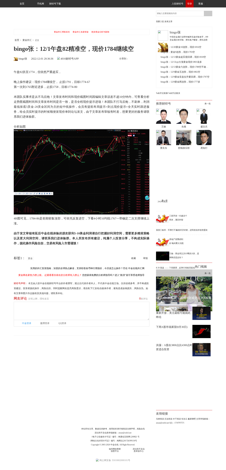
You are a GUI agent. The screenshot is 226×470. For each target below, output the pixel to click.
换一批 (208, 103)
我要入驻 (160, 21)
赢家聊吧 (192, 419)
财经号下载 (55, 3)
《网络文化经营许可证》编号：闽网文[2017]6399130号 (113, 441)
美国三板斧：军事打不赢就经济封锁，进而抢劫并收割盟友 (182, 230)
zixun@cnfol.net (124, 433)
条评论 (143, 298)
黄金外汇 (27, 40)
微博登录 (44, 323)
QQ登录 (62, 323)
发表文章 (168, 21)
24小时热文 (163, 201)
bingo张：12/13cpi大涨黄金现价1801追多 (181, 62)
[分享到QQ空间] (146, 59)
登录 (189, 3)
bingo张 (23, 58)
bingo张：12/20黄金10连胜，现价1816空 (181, 47)
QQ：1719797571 (176, 423)
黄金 (30, 258)
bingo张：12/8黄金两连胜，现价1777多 (180, 82)
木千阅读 (177, 419)
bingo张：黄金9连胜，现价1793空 (178, 52)
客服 (200, 3)
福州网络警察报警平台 (115, 450)
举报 (145, 258)
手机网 (40, 3)
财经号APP (72, 58)
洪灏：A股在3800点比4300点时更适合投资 (174, 347)
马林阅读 (160, 419)
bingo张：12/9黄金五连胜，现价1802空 (180, 72)
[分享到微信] (139, 59)
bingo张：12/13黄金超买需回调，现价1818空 (183, 57)
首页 (22, 3)
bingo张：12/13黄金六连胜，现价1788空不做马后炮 (185, 67)
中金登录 (26, 323)
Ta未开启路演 (174, 93)
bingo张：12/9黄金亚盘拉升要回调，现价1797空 (185, 77)
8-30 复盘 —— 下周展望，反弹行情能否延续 (175, 268)
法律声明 (131, 429)
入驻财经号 (177, 3)
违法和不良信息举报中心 (139, 450)
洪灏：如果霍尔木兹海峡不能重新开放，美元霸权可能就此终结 (173, 312)
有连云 (184, 419)
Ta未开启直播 (162, 93)
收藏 (133, 258)
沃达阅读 (168, 419)
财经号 (23, 19)
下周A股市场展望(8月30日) (171, 327)
